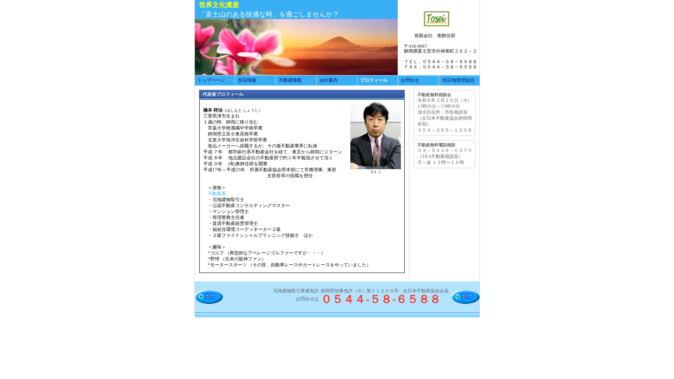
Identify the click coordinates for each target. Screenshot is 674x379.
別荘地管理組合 (459, 80)
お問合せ (410, 80)
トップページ (211, 80)
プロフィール (374, 80)
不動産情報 (290, 80)
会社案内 (328, 80)
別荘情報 (247, 80)
